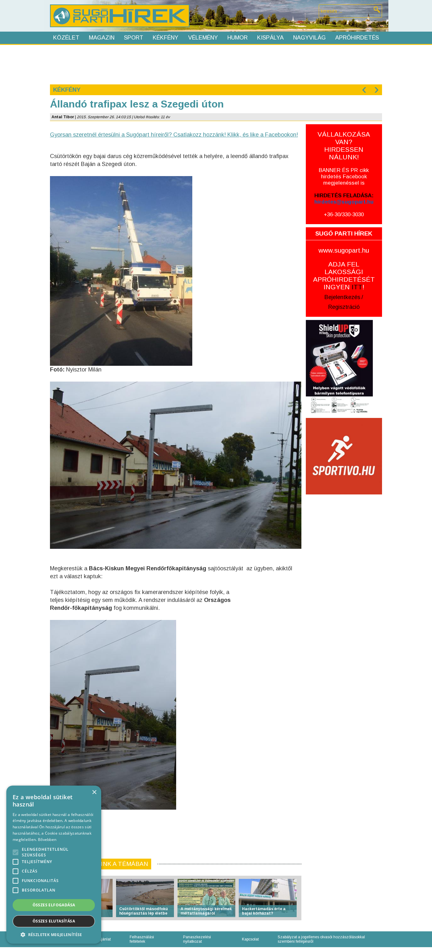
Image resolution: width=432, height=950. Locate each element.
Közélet (66, 37)
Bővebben (47, 839)
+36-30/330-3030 (344, 214)
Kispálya (270, 37)
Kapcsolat (250, 939)
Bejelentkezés (342, 297)
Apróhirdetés (357, 37)
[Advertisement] (216, 64)
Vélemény (203, 37)
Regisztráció (344, 307)
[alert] (53, 865)
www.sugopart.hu (343, 250)
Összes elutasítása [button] (54, 921)
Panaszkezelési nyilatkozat (197, 939)
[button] (54, 934)
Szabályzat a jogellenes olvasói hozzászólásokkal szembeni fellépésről (321, 939)
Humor (237, 37)
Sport (133, 37)
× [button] (94, 792)
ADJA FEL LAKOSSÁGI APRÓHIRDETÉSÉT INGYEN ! (344, 275)
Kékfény (165, 37)
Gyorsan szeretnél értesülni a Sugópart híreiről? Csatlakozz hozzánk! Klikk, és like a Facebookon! (174, 135)
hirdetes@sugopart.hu (343, 202)
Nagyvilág (309, 37)
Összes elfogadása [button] (54, 905)
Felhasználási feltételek (142, 939)
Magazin (101, 37)
